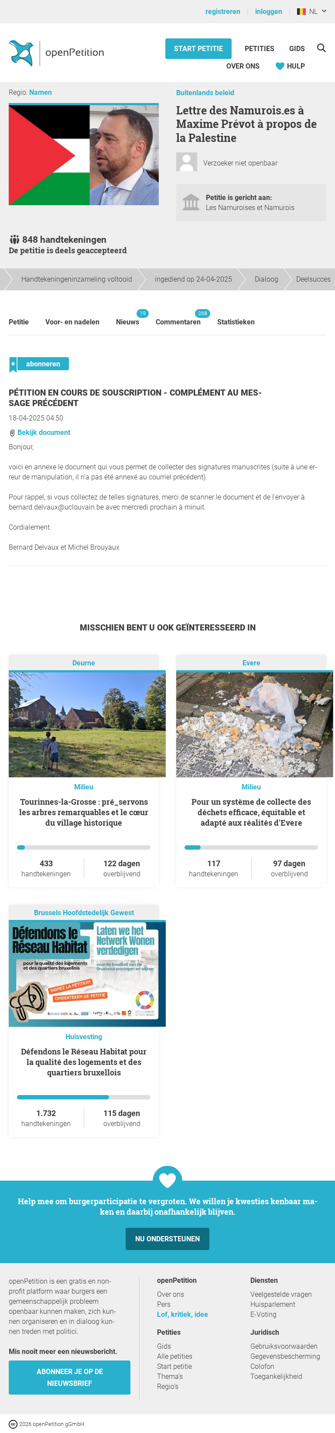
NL (312, 11)
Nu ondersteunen (167, 1239)
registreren (222, 11)
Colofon (262, 1366)
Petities (260, 49)
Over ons (243, 66)
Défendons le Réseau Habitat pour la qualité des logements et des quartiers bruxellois (84, 1062)
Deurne (83, 663)
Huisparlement (272, 1304)
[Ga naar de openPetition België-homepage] (57, 52)
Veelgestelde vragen (281, 1294)
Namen (40, 92)
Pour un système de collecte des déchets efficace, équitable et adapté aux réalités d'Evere (251, 812)
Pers (164, 1304)
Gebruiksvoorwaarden (284, 1346)
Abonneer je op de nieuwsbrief (70, 1378)
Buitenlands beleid (205, 93)
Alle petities (174, 1356)
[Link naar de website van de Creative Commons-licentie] (14, 1423)
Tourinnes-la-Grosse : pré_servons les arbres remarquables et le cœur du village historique (83, 812)
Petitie (19, 322)
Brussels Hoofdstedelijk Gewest (84, 913)
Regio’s (167, 1386)
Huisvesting (83, 1037)
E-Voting (263, 1314)
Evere (251, 663)
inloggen (268, 11)
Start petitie (198, 49)
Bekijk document (43, 432)
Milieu (83, 787)
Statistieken (236, 322)
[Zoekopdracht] (321, 48)
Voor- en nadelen (72, 322)
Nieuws (127, 318)
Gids (297, 49)
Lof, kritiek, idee (182, 1314)
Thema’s (170, 1376)
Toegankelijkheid (276, 1376)
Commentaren (178, 318)
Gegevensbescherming (285, 1356)
